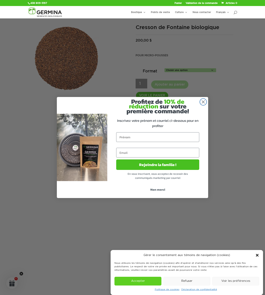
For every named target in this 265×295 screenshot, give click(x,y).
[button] (257, 255)
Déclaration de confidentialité (199, 289)
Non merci (157, 189)
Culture (179, 12)
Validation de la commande (202, 3)
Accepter (138, 281)
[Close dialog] (203, 102)
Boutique (136, 12)
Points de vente (160, 12)
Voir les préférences (235, 281)
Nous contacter (202, 12)
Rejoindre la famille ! (157, 165)
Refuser (186, 281)
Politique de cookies (167, 289)
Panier (178, 3)
